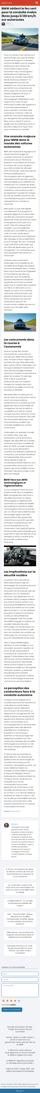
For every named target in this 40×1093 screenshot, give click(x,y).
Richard (8, 23)
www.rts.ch (15, 811)
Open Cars (7, 3)
